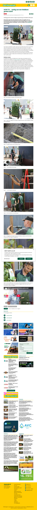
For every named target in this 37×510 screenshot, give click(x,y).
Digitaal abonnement (17, 491)
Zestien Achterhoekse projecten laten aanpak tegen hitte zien (27, 448)
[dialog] (18, 254)
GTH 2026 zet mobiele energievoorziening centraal (13, 406)
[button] (6, 258)
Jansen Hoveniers (17, 59)
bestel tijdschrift (9, 317)
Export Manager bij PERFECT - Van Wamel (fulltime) (13, 372)
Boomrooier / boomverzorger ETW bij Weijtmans (13, 387)
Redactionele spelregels (18, 496)
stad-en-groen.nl (17, 506)
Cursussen (16, 489)
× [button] (33, 249)
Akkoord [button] (29, 258)
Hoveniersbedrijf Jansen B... (12, 306)
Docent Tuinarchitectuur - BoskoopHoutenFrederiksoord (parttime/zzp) (13, 364)
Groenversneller (16, 486)
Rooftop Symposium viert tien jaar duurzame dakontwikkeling (13, 413)
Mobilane (30, 22)
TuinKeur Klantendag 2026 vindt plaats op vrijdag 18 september (13, 410)
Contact (15, 490)
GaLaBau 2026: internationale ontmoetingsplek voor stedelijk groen (13, 402)
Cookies (15, 500)
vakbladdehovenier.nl (29, 506)
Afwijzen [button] (21, 258)
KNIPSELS (6, 433)
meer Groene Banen (11, 390)
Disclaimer (15, 498)
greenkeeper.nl (11, 506)
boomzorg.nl (23, 506)
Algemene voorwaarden (18, 497)
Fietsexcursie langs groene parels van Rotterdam (13, 417)
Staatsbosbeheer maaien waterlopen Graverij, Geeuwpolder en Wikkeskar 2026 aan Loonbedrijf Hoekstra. (25, 402)
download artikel (9, 315)
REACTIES (6, 311)
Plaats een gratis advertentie (24, 359)
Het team (15, 493)
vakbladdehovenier (29, 490)
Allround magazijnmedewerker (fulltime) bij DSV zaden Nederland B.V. (12, 360)
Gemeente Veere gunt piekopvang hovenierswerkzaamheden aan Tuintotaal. (26, 405)
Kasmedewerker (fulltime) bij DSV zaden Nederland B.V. (13, 380)
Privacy (15, 499)
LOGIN (6, 308)
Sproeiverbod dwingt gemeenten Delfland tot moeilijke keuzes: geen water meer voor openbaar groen (28, 440)
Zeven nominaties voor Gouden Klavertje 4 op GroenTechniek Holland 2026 (28, 452)
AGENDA (6, 399)
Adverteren (16, 501)
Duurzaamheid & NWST (18, 487)
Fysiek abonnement (17, 484)
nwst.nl (25, 507)
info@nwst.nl (28, 484)
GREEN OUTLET (22, 356)
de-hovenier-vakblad (29, 488)
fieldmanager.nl (5, 506)
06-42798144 (28, 487)
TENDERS (21, 399)
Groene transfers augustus (28, 435)
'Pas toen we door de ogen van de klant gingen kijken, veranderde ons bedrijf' (28, 444)
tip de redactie (8, 320)
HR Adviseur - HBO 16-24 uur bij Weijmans (13, 384)
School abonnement (17, 494)
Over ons (15, 485)
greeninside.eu (20, 507)
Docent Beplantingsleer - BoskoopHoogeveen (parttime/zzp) (13, 368)
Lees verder (16, 256)
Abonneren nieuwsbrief (18, 492)
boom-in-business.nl (14, 507)
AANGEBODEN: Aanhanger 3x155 (24, 357)
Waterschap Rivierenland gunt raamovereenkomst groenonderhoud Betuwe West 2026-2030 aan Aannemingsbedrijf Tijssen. (25, 409)
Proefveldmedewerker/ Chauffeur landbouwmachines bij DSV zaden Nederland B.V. (13, 376)
